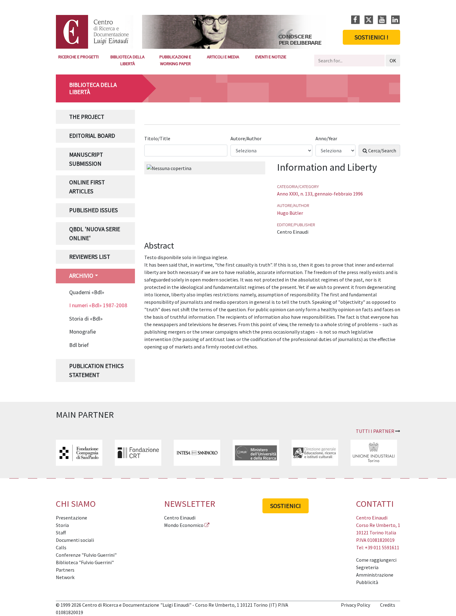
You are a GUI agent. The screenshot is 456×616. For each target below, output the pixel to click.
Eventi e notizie (270, 57)
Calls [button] (61, 547)
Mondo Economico (183, 525)
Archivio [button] (81, 275)
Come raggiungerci (376, 560)
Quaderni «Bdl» (86, 292)
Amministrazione (374, 575)
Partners (65, 570)
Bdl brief (79, 345)
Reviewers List (89, 256)
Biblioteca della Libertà (127, 60)
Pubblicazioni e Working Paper (175, 60)
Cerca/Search (381, 150)
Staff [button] (61, 532)
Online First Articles (87, 186)
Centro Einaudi (179, 518)
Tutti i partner (375, 431)
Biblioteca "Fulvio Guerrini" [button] (85, 562)
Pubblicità (367, 582)
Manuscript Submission (86, 159)
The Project (86, 116)
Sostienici (285, 506)
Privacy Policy (355, 605)
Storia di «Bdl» (86, 318)
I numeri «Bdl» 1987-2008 (98, 305)
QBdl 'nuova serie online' (94, 233)
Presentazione (71, 518)
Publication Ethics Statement (96, 370)
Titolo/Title (157, 138)
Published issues (93, 210)
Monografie (82, 331)
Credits (387, 605)
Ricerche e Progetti (78, 57)
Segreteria (367, 567)
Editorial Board (92, 135)
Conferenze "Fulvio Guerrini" (86, 555)
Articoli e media (223, 57)
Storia (62, 525)
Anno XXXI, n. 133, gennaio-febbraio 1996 (320, 194)
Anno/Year (326, 138)
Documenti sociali (75, 540)
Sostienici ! (371, 37)
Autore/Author (246, 138)
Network (65, 577)
